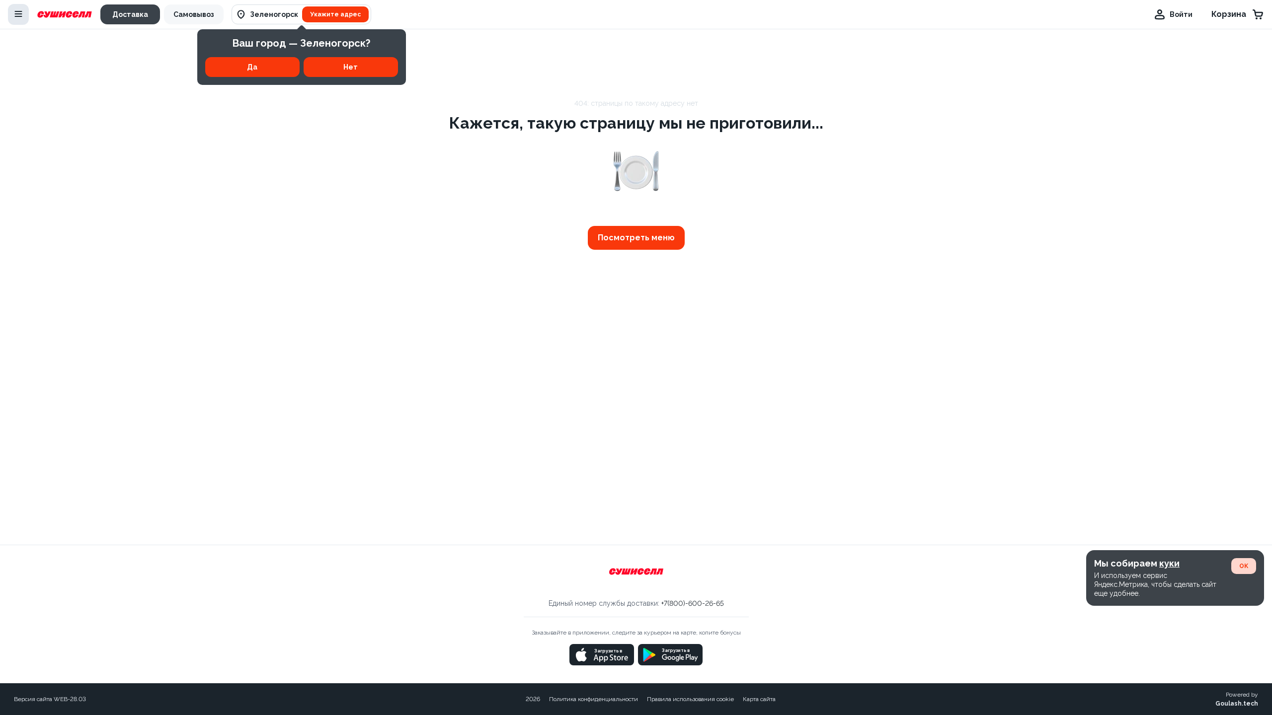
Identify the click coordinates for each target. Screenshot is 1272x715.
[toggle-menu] (18, 14)
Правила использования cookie (690, 699)
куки (1169, 563)
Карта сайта (759, 699)
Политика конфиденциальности (593, 699)
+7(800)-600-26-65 (692, 603)
